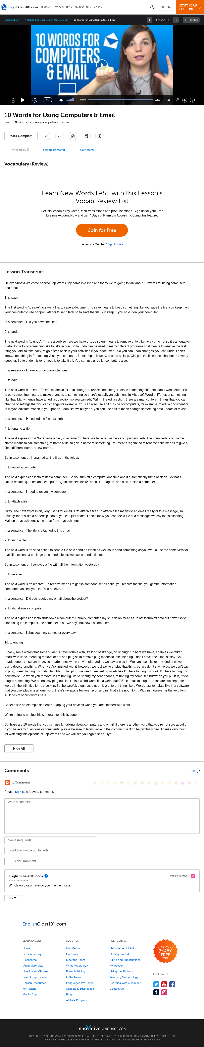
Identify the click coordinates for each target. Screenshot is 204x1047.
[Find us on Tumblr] (156, 992)
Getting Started (119, 954)
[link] (149, 20)
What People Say (77, 965)
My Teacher (82, 7)
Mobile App (30, 994)
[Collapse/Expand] (102, 771)
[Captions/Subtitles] (169, 100)
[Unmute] (61, 100)
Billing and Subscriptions (125, 959)
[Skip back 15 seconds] (12, 100)
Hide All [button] (19, 748)
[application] (102, 65)
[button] (152, 7)
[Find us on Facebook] (172, 984)
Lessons (45, 7)
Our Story (72, 954)
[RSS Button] (7, 782)
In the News (73, 977)
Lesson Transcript (54, 150)
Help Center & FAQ (122, 948)
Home (26, 948)
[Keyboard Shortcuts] (192, 100)
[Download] (184, 100)
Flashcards (30, 959)
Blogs (69, 994)
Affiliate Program (76, 1000)
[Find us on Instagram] (164, 992)
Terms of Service (142, 1039)
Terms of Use (168, 1036)
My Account (117, 965)
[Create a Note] (73, 136)
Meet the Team (75, 959)
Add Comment (25, 861)
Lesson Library (12, 20)
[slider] (70, 100)
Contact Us (117, 988)
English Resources (34, 982)
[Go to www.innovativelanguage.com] (102, 1027)
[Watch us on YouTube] (164, 984)
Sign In (166, 7)
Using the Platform (121, 971)
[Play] (23, 100)
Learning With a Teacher (125, 982)
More (97, 7)
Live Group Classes (35, 977)
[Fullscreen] (176, 100)
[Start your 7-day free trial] (165, 951)
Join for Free (102, 230)
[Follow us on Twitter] (156, 984)
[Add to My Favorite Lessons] (59, 136)
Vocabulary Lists (33, 965)
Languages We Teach (80, 982)
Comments (87, 150)
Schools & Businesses (80, 988)
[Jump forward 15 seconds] (34, 100)
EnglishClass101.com (126, 1036)
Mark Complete (21, 136)
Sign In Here (116, 244)
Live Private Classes (35, 971)
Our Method (73, 948)
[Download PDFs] (86, 136)
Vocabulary (62, 7)
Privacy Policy (149, 1036)
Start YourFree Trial (188, 7)
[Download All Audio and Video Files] (99, 136)
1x (47, 100)
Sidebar (193, 20)
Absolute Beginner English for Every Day (47, 20)
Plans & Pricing (75, 971)
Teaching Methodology (124, 977)
